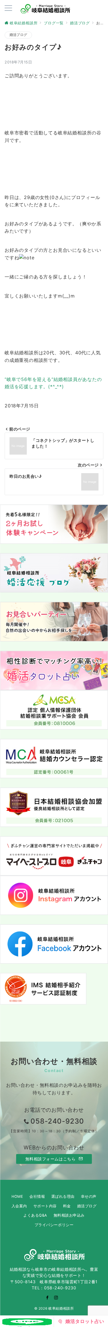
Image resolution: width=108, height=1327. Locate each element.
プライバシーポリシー (54, 1225)
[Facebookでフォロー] (48, 1297)
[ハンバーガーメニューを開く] (8, 9)
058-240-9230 (57, 1121)
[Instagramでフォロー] (56, 1297)
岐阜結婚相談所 (61, 1308)
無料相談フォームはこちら (51, 1158)
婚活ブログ (18, 35)
